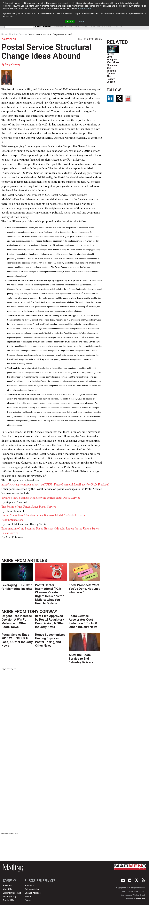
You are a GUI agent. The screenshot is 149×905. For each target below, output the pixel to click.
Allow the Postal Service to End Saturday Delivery (81, 658)
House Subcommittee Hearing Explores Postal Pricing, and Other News (50, 640)
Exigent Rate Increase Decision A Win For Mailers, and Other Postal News (16, 621)
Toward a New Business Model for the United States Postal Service (40, 498)
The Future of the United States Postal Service (28, 506)
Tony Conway (12, 64)
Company (9, 880)
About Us (7, 889)
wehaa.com (140, 899)
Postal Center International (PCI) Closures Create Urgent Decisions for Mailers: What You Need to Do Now (49, 594)
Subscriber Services (40, 880)
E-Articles (8, 39)
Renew (28, 896)
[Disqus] (52, 713)
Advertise (7, 885)
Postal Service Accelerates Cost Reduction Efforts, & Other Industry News (83, 621)
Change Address (33, 893)
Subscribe (29, 885)
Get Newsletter (32, 889)
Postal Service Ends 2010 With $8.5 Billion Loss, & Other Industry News (17, 640)
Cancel (28, 900)
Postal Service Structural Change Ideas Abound (46, 51)
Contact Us (8, 900)
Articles (37, 560)
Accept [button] (69, 21)
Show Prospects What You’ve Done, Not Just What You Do (84, 588)
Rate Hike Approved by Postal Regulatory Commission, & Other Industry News (50, 621)
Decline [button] (81, 21)
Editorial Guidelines (12, 893)
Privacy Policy (84, 8)
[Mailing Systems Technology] (14, 867)
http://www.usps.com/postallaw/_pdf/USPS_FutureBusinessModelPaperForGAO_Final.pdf (55, 484)
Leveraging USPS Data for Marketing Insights (16, 586)
